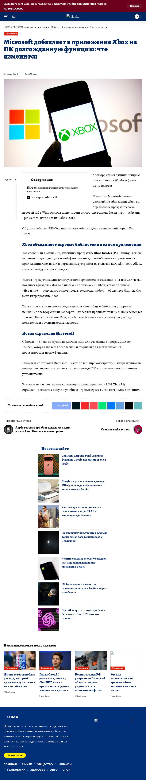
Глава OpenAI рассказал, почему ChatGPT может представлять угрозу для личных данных (54, 682)
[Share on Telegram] (69, 66)
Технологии (11, 33)
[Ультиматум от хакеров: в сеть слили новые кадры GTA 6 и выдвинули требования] (48, 516)
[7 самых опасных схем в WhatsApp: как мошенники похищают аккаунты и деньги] (48, 568)
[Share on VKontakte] (62, 66)
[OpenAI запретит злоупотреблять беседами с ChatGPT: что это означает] (48, 619)
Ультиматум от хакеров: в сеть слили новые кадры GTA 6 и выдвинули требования (81, 511)
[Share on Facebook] (6, 66)
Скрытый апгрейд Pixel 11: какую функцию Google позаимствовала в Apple (84, 460)
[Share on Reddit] (55, 66)
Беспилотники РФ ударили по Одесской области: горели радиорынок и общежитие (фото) (90, 682)
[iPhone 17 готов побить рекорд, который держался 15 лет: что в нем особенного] (20, 660)
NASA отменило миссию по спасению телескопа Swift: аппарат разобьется (84, 588)
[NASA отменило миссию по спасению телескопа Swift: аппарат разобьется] (48, 594)
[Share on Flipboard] (20, 66)
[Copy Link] (83, 66)
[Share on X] (13, 66)
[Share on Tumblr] (48, 66)
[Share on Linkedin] (41, 66)
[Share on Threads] (76, 66)
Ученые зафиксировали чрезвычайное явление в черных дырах (123, 682)
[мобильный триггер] (7, 16)
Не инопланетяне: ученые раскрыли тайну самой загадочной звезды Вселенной (84, 537)
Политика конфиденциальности (74, 4)
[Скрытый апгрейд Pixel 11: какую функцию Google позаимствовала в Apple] (48, 465)
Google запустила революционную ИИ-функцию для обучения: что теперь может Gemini (83, 485)
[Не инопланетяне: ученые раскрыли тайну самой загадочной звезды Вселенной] (48, 542)
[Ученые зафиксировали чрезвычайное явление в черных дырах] (126, 660)
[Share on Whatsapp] (34, 66)
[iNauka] (73, 16)
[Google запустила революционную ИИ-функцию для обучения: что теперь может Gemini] (48, 491)
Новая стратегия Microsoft (44, 197)
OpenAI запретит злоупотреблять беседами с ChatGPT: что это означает (83, 614)
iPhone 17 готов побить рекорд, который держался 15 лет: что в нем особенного (19, 680)
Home (7, 26)
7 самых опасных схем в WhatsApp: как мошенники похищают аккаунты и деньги (84, 563)
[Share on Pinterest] (27, 66)
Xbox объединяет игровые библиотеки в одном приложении (52, 189)
